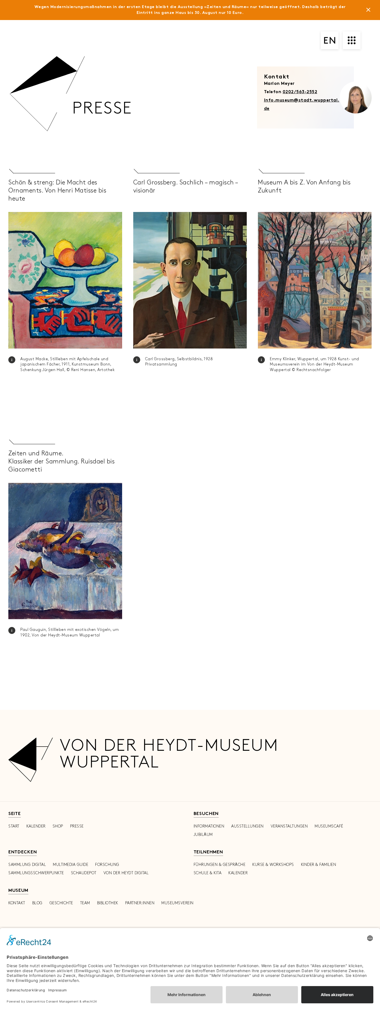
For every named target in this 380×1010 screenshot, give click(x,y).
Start (13, 826)
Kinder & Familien (318, 864)
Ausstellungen (247, 826)
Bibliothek (107, 903)
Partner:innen (140, 903)
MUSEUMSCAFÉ (329, 826)
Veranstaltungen (289, 826)
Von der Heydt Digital (126, 873)
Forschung (107, 864)
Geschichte (61, 903)
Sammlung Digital (27, 864)
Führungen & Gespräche (220, 864)
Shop (58, 826)
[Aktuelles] (368, 10)
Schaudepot (84, 873)
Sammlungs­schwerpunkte (36, 873)
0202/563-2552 (300, 92)
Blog (37, 903)
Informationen (209, 826)
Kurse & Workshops (273, 864)
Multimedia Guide (70, 864)
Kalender (36, 826)
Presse (77, 826)
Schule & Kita (208, 873)
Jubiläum (203, 834)
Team (85, 903)
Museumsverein (177, 903)
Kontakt (16, 903)
